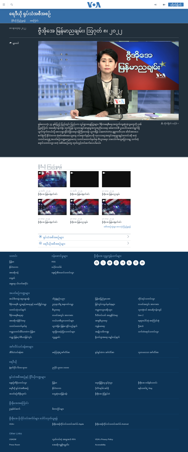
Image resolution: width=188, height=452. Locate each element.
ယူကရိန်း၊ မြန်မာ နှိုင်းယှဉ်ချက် (64, 326)
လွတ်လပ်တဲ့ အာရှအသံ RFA (64, 439)
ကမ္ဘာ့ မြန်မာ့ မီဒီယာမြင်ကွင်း (20, 337)
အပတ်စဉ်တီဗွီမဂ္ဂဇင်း (17, 394)
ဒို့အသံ (141, 326)
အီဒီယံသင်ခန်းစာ (16, 352)
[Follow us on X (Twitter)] (103, 262)
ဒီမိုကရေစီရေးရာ (16, 315)
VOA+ (11, 424)
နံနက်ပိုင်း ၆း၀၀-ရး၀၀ (18, 367)
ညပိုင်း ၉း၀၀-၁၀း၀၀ (60, 367)
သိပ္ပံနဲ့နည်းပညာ (58, 299)
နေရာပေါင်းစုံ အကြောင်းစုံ (148, 321)
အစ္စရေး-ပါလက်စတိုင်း (18, 284)
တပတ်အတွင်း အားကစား (62, 315)
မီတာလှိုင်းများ (58, 409)
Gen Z (141, 315)
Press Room (14, 445)
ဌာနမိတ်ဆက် (14, 409)
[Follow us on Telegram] (122, 262)
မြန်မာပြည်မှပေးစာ (102, 299)
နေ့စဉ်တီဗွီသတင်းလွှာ (18, 383)
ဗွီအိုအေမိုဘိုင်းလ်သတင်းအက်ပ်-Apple (68, 424)
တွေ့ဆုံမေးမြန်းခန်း (59, 394)
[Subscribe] (142, 262)
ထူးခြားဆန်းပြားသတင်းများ (63, 332)
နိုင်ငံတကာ (13, 267)
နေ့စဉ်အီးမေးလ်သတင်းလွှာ (63, 273)
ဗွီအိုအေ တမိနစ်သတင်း (147, 383)
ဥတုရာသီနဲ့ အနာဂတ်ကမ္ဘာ (62, 304)
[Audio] (156, 4)
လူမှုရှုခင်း (56, 337)
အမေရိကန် (13, 273)
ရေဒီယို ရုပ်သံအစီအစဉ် (18, 388)
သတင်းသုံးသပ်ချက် (17, 310)
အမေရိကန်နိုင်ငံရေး (17, 321)
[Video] (164, 4)
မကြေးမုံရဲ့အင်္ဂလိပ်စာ (61, 352)
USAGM (12, 439)
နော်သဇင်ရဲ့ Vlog (145, 388)
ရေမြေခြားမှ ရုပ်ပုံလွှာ (103, 383)
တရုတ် (12, 278)
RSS (53, 261)
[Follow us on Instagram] (116, 262)
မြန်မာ (11, 261)
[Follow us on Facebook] (96, 262)
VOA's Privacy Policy (104, 439)
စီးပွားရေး (56, 310)
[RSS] (129, 262)
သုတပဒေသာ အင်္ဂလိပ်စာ (148, 352)
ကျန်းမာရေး (100, 326)
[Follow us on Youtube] (109, 262)
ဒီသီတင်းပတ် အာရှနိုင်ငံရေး (106, 315)
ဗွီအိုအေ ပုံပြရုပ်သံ (102, 394)
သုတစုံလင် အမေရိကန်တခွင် (150, 310)
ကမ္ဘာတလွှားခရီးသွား (103, 310)
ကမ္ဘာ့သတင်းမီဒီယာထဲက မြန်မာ (22, 332)
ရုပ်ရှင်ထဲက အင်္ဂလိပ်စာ (104, 352)
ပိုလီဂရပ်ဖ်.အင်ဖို (102, 388)
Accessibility (100, 445)
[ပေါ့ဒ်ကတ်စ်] (135, 262)
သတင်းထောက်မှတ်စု (18, 326)
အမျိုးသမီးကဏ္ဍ (102, 332)
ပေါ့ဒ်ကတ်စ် (57, 267)
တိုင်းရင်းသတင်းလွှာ (146, 299)
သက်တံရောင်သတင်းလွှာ (148, 332)
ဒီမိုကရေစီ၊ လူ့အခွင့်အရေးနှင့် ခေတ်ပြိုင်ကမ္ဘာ (27, 304)
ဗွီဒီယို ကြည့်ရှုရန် (18, 21)
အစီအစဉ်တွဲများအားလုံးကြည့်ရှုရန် (117, 227)
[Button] (14, 44)
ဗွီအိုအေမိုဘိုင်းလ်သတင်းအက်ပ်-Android (112, 424)
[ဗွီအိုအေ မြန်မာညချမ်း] (116, 179)
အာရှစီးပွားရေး (101, 321)
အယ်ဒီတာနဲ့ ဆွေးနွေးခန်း (19, 299)
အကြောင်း (34, 21)
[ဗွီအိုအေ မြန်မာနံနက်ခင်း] (52, 179)
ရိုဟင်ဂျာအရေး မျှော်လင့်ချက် (107, 337)
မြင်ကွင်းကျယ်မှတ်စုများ (105, 304)
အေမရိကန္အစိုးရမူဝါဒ (60, 445)
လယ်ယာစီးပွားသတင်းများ (63, 321)
